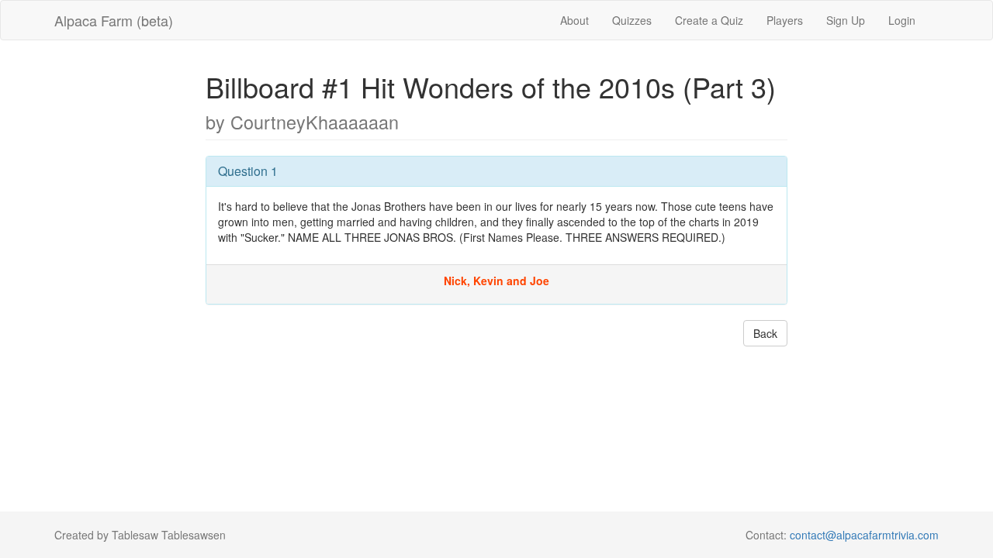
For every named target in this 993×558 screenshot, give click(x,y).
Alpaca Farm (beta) (113, 20)
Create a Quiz (709, 20)
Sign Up (845, 20)
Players (784, 20)
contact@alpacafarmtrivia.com (864, 534)
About (574, 20)
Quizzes (632, 20)
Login (901, 20)
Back (765, 333)
